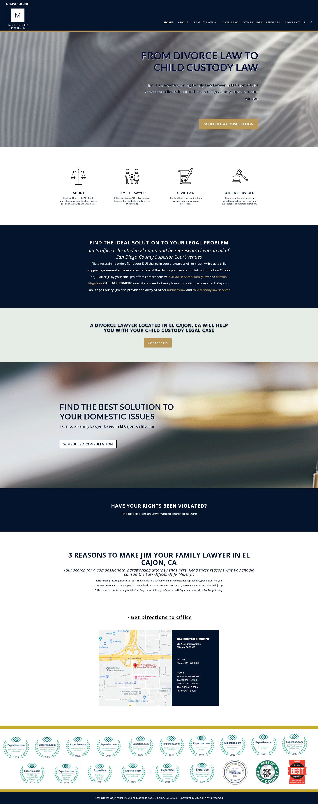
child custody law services (211, 290)
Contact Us (158, 342)
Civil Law (186, 193)
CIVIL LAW (230, 22)
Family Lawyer (132, 193)
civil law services (180, 277)
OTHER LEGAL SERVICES (261, 22)
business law (176, 290)
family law (201, 277)
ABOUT (183, 22)
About (78, 193)
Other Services (239, 193)
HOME (168, 22)
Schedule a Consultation (229, 124)
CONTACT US (295, 22)
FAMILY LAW (203, 22)
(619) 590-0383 (19, 4)
